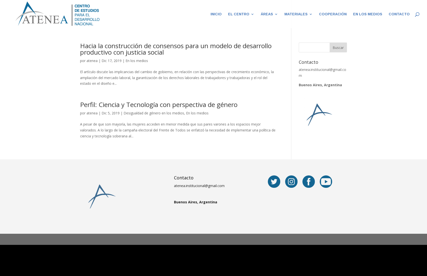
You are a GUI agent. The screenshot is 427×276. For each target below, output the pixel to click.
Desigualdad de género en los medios (154, 113)
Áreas (267, 14)
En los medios (137, 60)
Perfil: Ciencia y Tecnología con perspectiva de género (158, 104)
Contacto (399, 14)
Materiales (296, 14)
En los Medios (367, 14)
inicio (216, 14)
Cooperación (333, 14)
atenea (92, 60)
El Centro (238, 14)
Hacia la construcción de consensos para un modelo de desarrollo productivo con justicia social (176, 49)
